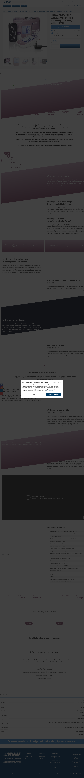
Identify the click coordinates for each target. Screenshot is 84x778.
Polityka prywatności (49, 390)
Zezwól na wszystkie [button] (53, 394)
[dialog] (42, 389)
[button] (39, 394)
